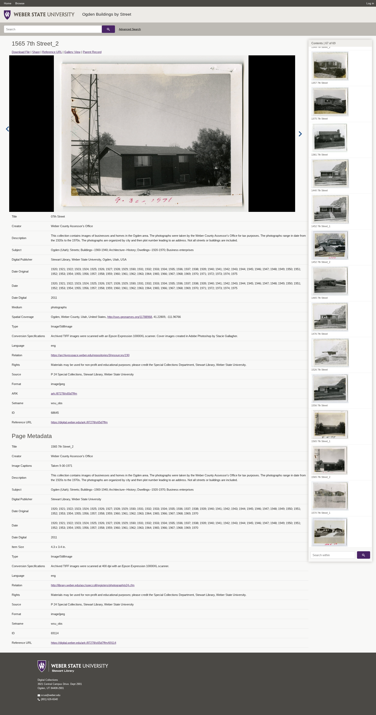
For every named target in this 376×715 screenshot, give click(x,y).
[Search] (108, 29)
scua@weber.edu (50, 695)
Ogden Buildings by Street (106, 14)
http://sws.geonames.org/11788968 (129, 316)
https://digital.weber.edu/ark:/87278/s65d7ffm (79, 422)
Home (7, 3)
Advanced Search (130, 29)
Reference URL (52, 52)
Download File (21, 52)
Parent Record (92, 52)
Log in (370, 3)
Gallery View (72, 52)
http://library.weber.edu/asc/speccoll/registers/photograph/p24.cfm (93, 585)
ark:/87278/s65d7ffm (64, 393)
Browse (19, 3)
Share (36, 52)
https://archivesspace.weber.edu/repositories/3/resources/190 (90, 355)
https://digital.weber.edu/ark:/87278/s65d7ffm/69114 (83, 642)
